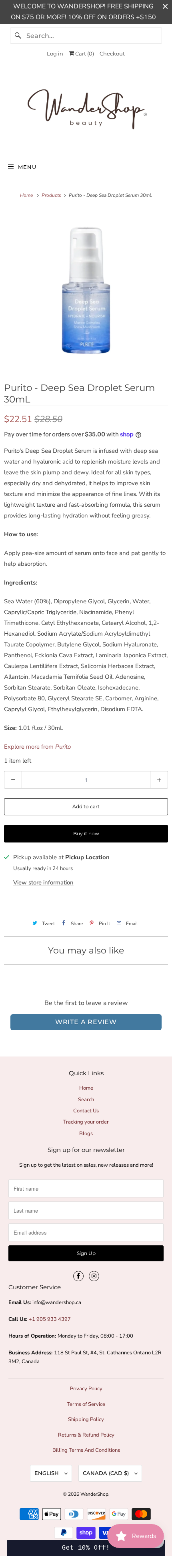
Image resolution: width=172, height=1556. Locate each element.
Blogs (86, 1133)
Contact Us (86, 1110)
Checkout (112, 53)
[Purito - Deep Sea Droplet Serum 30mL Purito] (86, 290)
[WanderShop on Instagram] (94, 1276)
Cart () (84, 53)
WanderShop (94, 1494)
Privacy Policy (86, 1388)
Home (86, 1088)
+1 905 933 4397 (50, 1319)
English (47, 1473)
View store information (43, 882)
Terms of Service (86, 1404)
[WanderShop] (86, 111)
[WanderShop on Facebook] (78, 1276)
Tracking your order (86, 1122)
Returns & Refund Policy (86, 1435)
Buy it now (86, 833)
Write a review (86, 1022)
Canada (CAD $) (106, 1473)
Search (86, 1099)
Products (52, 195)
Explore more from (37, 747)
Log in (55, 53)
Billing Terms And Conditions (86, 1450)
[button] (86, 1548)
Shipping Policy (86, 1419)
